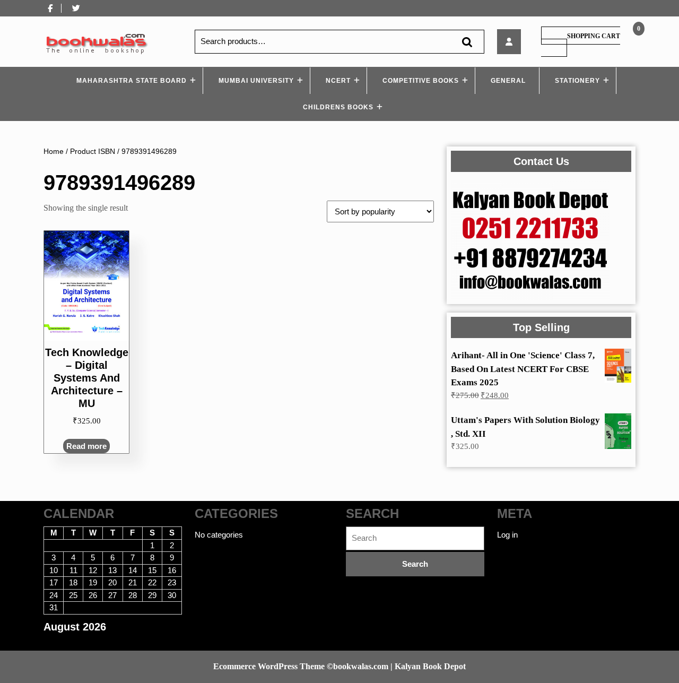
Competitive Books (420, 80)
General (508, 80)
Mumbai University (256, 80)
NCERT (338, 80)
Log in (507, 534)
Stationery (577, 80)
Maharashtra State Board (131, 80)
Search (466, 41)
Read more (86, 446)
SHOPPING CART (593, 36)
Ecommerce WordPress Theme (269, 666)
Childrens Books (338, 107)
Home (53, 151)
